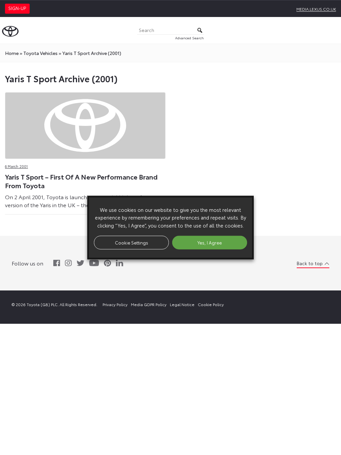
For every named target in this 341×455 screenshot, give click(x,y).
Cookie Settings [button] (131, 242)
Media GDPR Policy (149, 304)
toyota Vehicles (40, 53)
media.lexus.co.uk (316, 9)
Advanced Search (189, 37)
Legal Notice (182, 304)
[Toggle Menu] (332, 30)
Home (12, 53)
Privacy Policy (115, 304)
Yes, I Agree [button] (209, 242)
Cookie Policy (211, 304)
